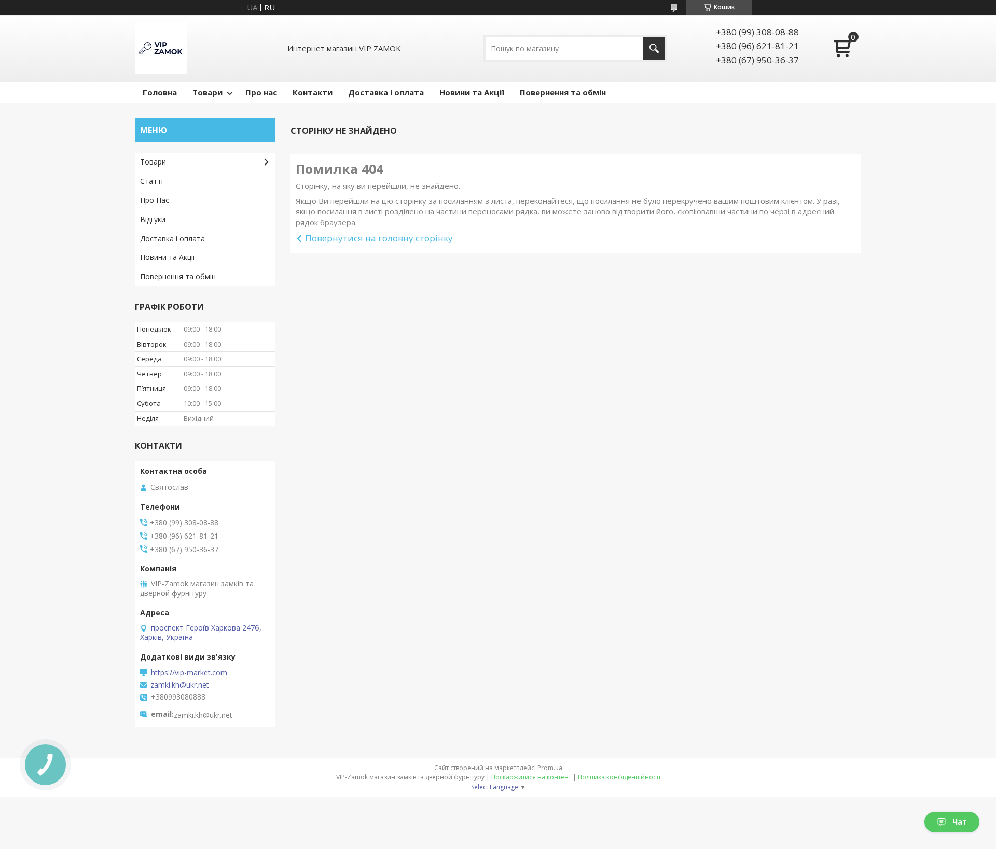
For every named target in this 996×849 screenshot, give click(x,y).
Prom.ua (549, 767)
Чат (959, 822)
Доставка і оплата (386, 92)
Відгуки (152, 219)
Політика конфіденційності (619, 777)
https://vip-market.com (189, 672)
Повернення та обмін (563, 92)
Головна (160, 92)
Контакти (313, 92)
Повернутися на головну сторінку (379, 238)
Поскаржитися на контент (531, 777)
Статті (151, 181)
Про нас (261, 92)
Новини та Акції (471, 92)
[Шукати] (654, 48)
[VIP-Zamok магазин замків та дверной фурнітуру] (161, 48)
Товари (207, 92)
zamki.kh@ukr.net (179, 685)
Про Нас (154, 200)
